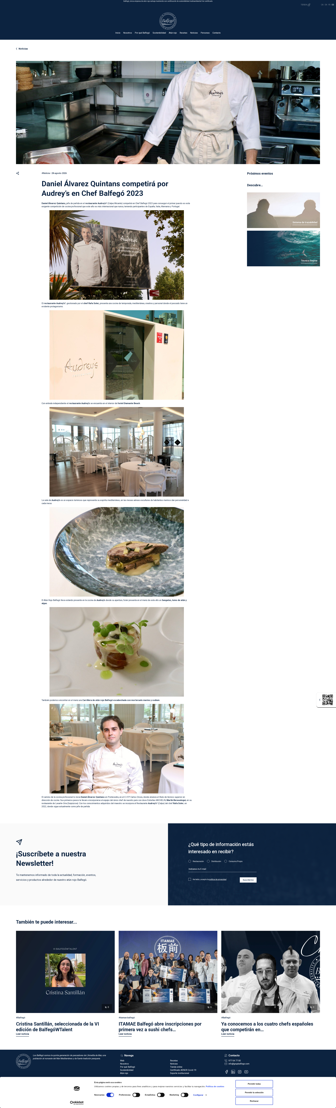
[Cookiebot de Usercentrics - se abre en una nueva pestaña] (76, 1103)
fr (329, 5)
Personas (205, 33)
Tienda (304, 5)
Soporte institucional (179, 1073)
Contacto (216, 33)
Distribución (216, 861)
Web (122, 1060)
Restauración (198, 861)
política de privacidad (217, 879)
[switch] (136, 1095)
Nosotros (127, 33)
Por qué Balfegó (142, 33)
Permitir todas (254, 1084)
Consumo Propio (236, 861)
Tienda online (176, 1067)
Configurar (198, 1095)
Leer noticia (22, 1034)
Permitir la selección (254, 1092)
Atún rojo (173, 33)
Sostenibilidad (159, 33)
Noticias (194, 33)
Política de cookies (215, 1086)
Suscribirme (248, 880)
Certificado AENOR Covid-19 (183, 1070)
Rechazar (254, 1101)
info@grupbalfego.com (239, 1064)
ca (322, 5)
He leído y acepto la (209, 879)
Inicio (117, 33)
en (326, 5)
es (333, 5)
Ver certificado (207, 1)
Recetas (183, 33)
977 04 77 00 (235, 1060)
